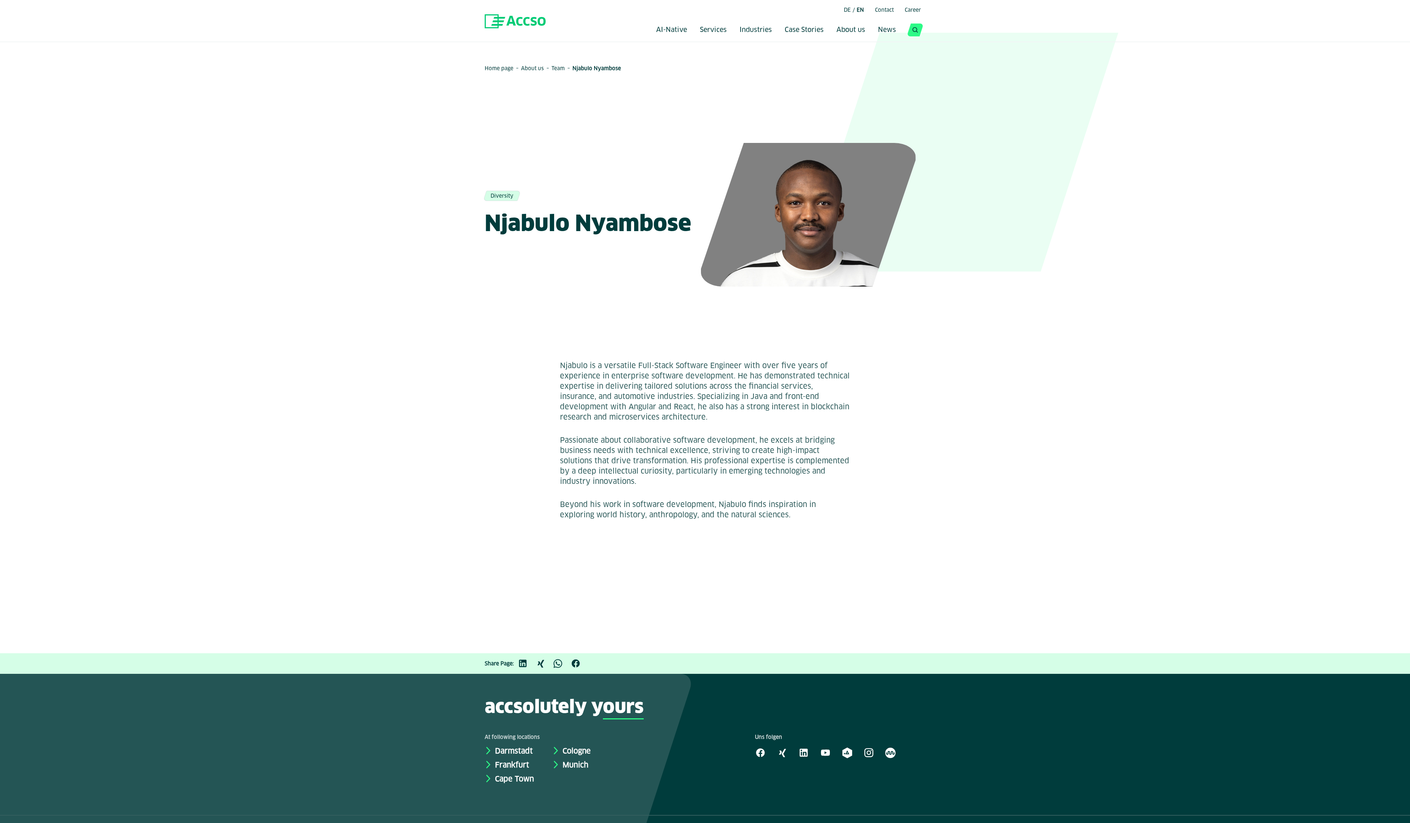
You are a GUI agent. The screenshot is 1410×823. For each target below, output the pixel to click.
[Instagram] (868, 752)
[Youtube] (825, 752)
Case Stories (804, 30)
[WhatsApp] (562, 663)
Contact (884, 9)
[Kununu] (890, 752)
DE (847, 9)
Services (713, 30)
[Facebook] (579, 663)
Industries (756, 30)
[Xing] (544, 663)
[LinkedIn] (526, 663)
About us (850, 30)
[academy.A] (847, 752)
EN (860, 9)
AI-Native (671, 30)
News (887, 30)
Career (913, 9)
